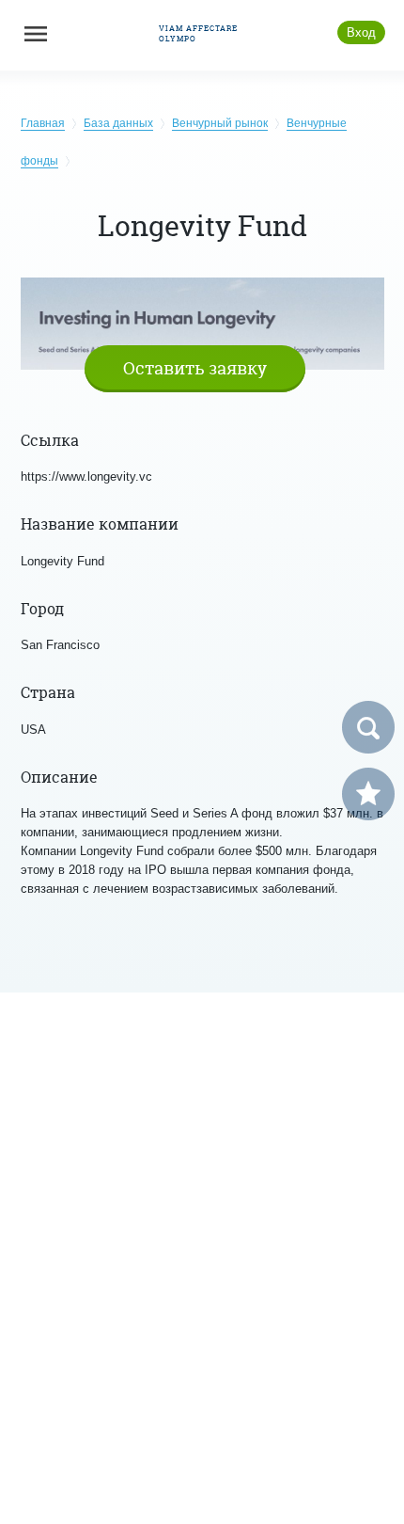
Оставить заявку (195, 368)
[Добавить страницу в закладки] (368, 794)
